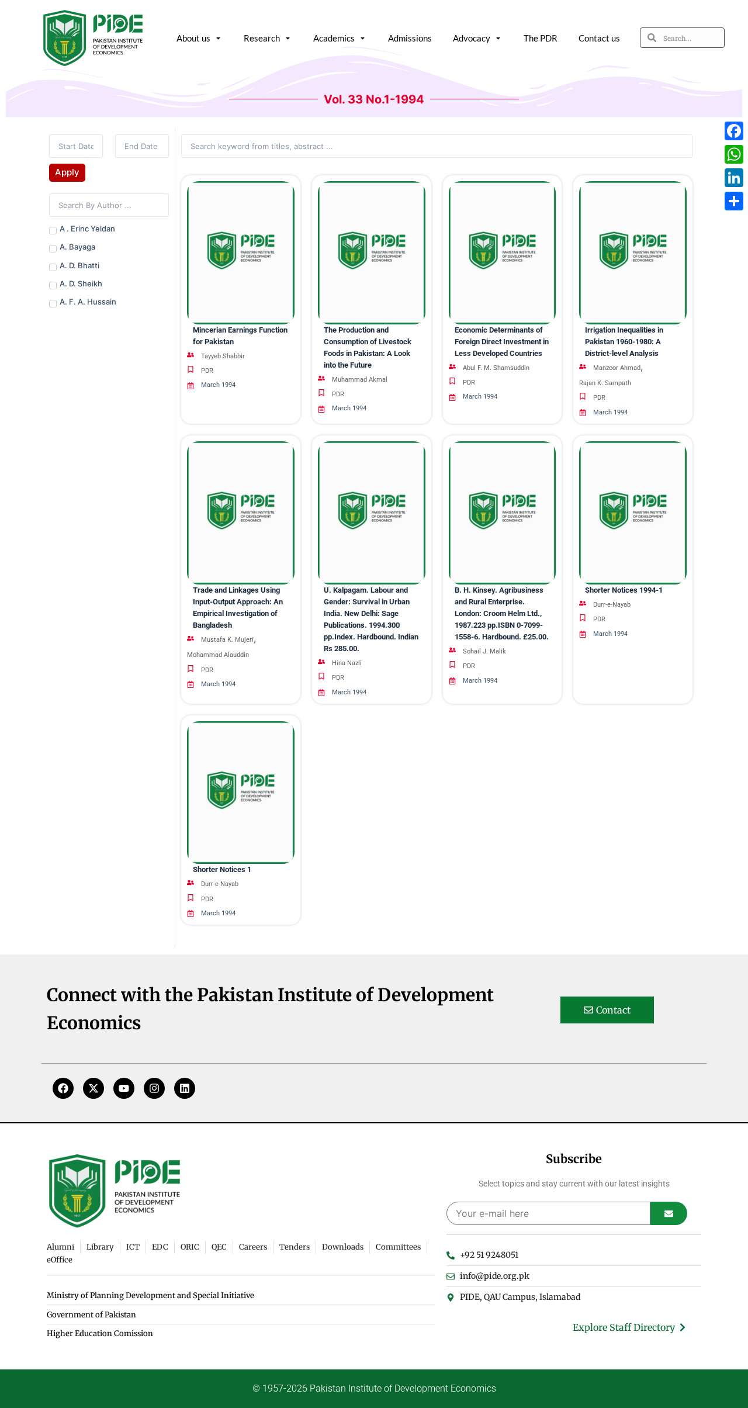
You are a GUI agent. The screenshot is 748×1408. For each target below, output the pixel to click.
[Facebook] (63, 1088)
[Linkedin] (184, 1088)
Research (262, 38)
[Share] (734, 201)
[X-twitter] (93, 1088)
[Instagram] (154, 1088)
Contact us (599, 38)
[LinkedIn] (734, 177)
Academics (334, 38)
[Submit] (668, 1213)
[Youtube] (123, 1088)
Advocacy (471, 38)
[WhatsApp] (734, 154)
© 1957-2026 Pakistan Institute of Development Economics (374, 1388)
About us (193, 38)
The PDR (540, 38)
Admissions (410, 38)
